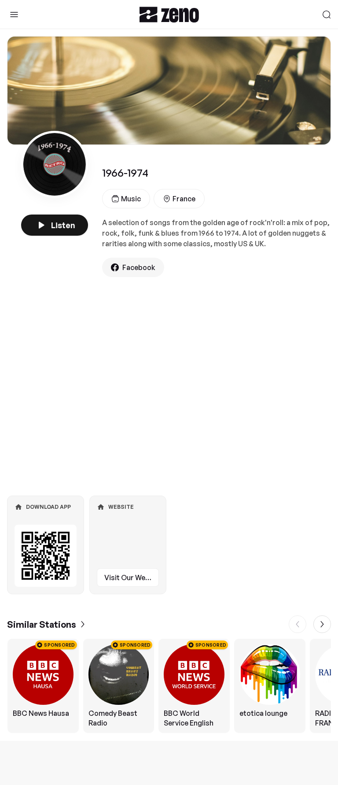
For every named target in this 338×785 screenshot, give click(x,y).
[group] (169, 685)
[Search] (326, 14)
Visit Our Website (131, 577)
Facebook (138, 267)
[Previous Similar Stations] (297, 624)
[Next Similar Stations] (322, 624)
